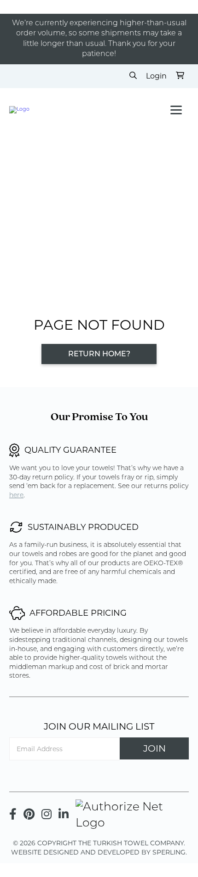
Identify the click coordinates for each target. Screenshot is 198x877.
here (16, 495)
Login (156, 76)
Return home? (99, 354)
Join (154, 748)
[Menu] (176, 110)
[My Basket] (180, 76)
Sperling (169, 852)
